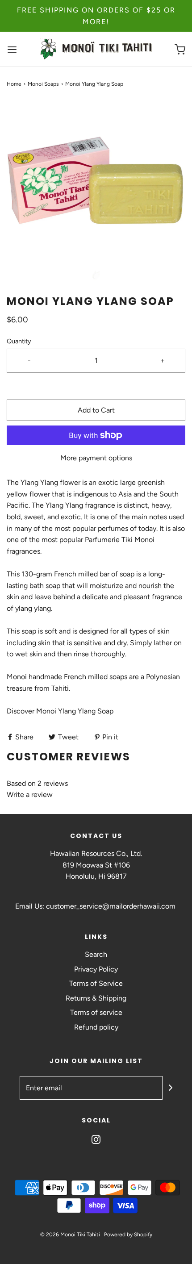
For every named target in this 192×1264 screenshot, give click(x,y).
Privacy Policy (96, 969)
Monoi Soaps (43, 84)
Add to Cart (96, 410)
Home (14, 84)
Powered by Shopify (128, 1234)
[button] (96, 191)
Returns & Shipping (96, 998)
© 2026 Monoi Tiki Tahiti (70, 1234)
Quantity (19, 341)
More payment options (96, 458)
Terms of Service (96, 983)
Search (96, 954)
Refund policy (96, 1027)
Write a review (30, 794)
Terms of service (96, 1012)
